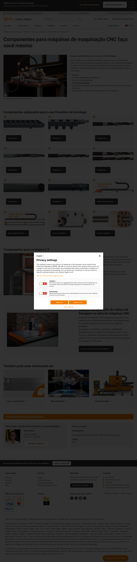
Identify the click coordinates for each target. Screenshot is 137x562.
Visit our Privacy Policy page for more (49, 276)
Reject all (59, 302)
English (39, 256)
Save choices (68, 307)
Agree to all (78, 302)
